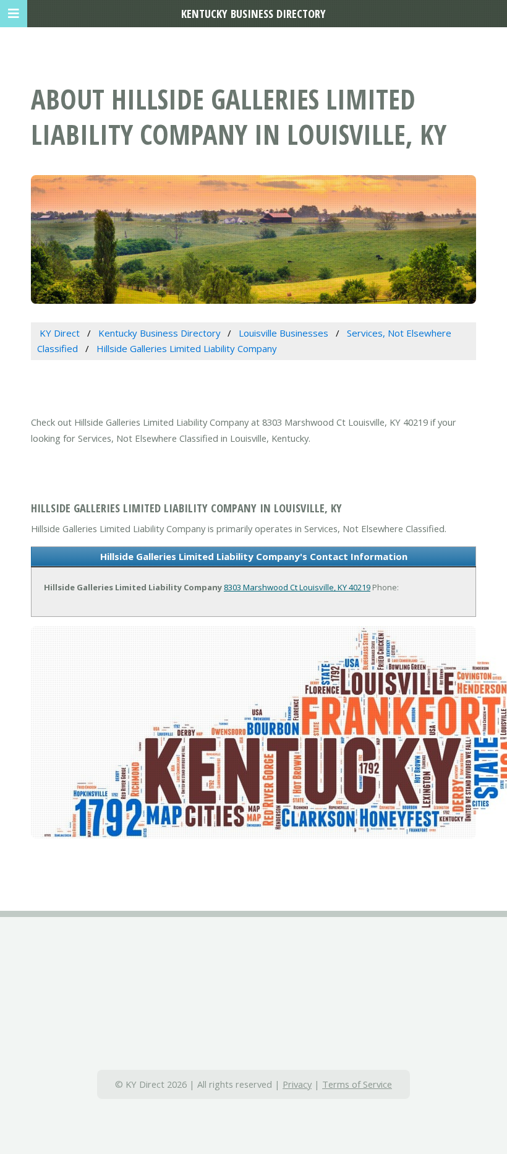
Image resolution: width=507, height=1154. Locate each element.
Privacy (297, 1084)
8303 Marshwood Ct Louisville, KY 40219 (297, 587)
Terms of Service (357, 1084)
